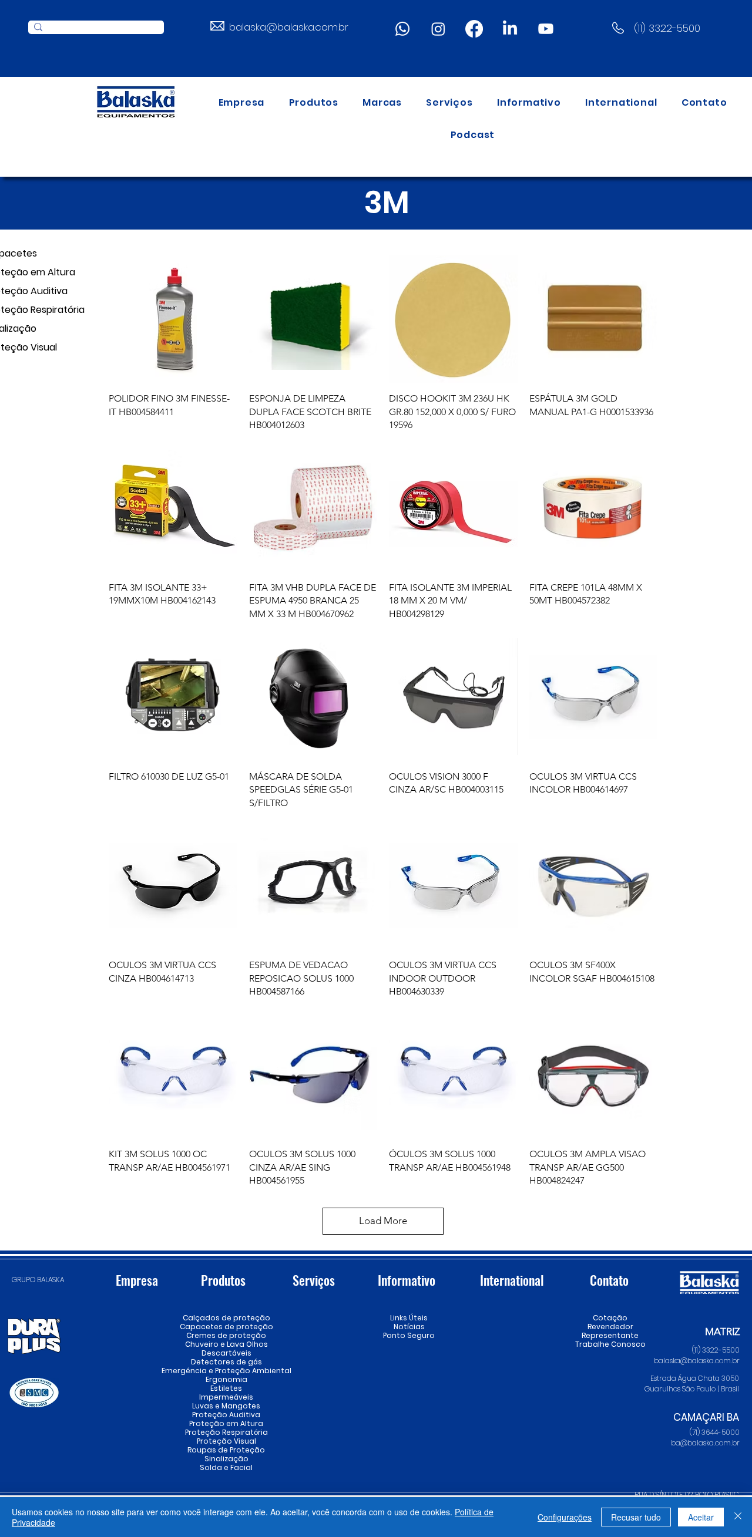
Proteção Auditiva (226, 1414)
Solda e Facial (226, 1467)
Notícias (409, 1326)
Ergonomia (226, 1379)
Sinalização (226, 1458)
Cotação (610, 1317)
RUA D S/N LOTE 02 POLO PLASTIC (686, 1494)
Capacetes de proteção (226, 1326)
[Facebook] (474, 29)
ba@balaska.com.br (705, 1443)
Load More (383, 1220)
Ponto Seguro (409, 1335)
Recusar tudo (636, 1517)
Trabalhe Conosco (610, 1344)
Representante (610, 1335)
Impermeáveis (226, 1397)
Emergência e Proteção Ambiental (226, 1370)
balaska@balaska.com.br (288, 27)
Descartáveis (226, 1353)
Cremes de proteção (226, 1335)
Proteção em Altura (226, 1423)
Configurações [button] (565, 1517)
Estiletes (226, 1388)
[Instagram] (438, 29)
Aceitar (701, 1517)
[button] (313, 102)
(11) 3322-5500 (667, 28)
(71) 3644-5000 (715, 1432)
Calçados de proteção (226, 1317)
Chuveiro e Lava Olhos (226, 1344)
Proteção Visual (226, 1441)
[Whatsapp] (402, 29)
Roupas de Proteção (226, 1449)
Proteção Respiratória (226, 1432)
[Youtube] (546, 29)
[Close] (738, 1517)
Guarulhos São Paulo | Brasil (691, 1389)
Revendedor (610, 1326)
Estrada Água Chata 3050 (694, 1378)
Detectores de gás (226, 1361)
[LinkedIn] (510, 29)
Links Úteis (409, 1317)
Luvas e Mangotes (226, 1405)
